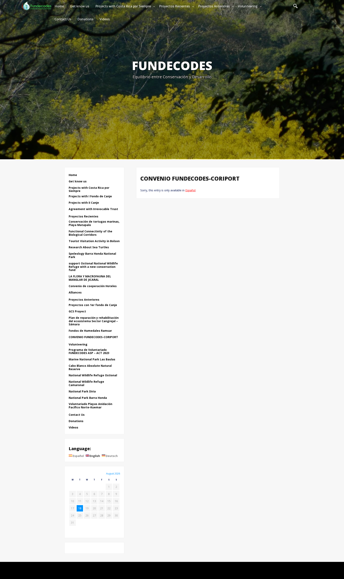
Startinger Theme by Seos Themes (195, 574)
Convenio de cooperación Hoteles (93, 286)
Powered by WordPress (172, 567)
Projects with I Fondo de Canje (90, 196)
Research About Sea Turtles (89, 247)
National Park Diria (82, 391)
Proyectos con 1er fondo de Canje (93, 305)
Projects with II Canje (84, 202)
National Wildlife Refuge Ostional (93, 375)
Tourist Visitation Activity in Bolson (94, 241)
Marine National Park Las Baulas (92, 359)
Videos (105, 19)
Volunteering (248, 6)
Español (190, 190)
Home (59, 6)
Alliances (75, 292)
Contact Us (63, 19)
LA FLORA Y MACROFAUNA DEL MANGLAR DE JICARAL (90, 278)
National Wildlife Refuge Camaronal (86, 383)
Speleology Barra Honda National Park (92, 255)
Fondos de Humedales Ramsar (90, 331)
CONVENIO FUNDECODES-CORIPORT (93, 337)
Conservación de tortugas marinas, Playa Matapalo (94, 223)
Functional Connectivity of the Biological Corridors (90, 233)
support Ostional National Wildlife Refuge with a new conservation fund (93, 267)
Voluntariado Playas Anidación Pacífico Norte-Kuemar (90, 405)
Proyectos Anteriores (214, 6)
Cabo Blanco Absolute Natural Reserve (90, 367)
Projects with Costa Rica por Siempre (123, 6)
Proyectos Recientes (174, 6)
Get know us (79, 6)
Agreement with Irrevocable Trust (93, 209)
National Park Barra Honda (88, 398)
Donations (85, 19)
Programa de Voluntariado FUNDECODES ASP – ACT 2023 (89, 351)
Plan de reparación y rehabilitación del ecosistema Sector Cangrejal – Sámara (94, 321)
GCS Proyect (77, 311)
